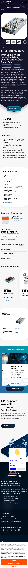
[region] (14, 555)
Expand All (4, 239)
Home (2, 6)
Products (8, 6)
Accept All (14, 560)
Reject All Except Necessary (14, 563)
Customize (14, 566)
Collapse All (11, 239)
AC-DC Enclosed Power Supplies (11, 7)
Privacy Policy (4, 538)
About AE (3, 516)
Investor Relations (15, 519)
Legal (2, 541)
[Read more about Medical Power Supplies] (18, 358)
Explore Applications (14, 388)
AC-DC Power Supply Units (20, 6)
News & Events (4, 521)
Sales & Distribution (16, 521)
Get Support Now (7, 425)
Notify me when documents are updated (11, 233)
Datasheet (17, 66)
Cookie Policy (15, 556)
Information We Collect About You (10, 553)
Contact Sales (6, 66)
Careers (13, 516)
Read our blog (13, 460)
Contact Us (3, 519)
